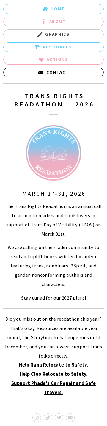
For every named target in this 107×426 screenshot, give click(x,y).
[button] (53, 9)
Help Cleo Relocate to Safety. (54, 374)
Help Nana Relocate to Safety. (53, 365)
